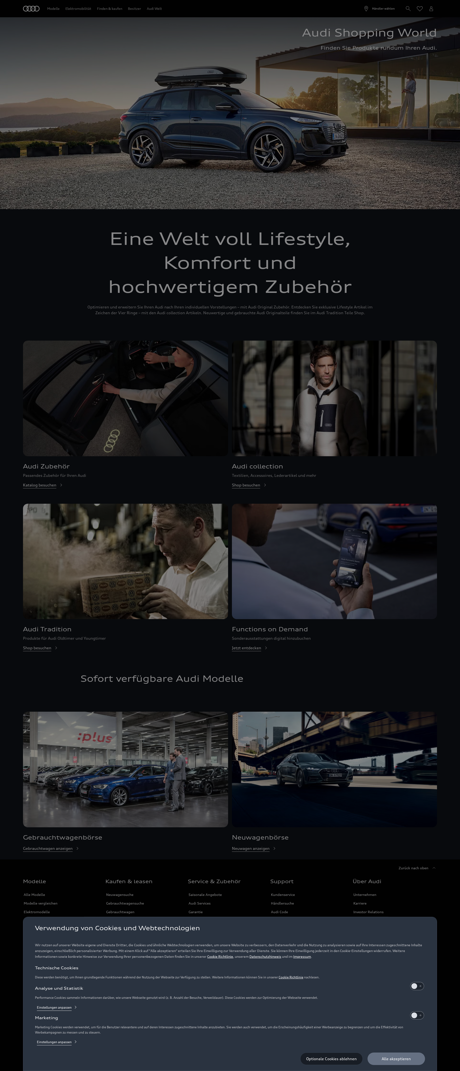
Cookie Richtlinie (220, 956)
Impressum (302, 956)
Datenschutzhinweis (265, 956)
